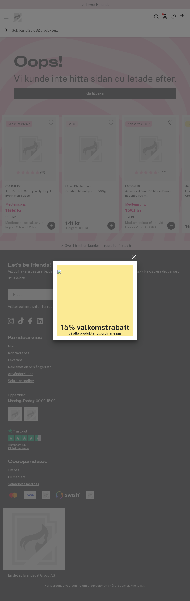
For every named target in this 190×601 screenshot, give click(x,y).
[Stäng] (134, 257)
